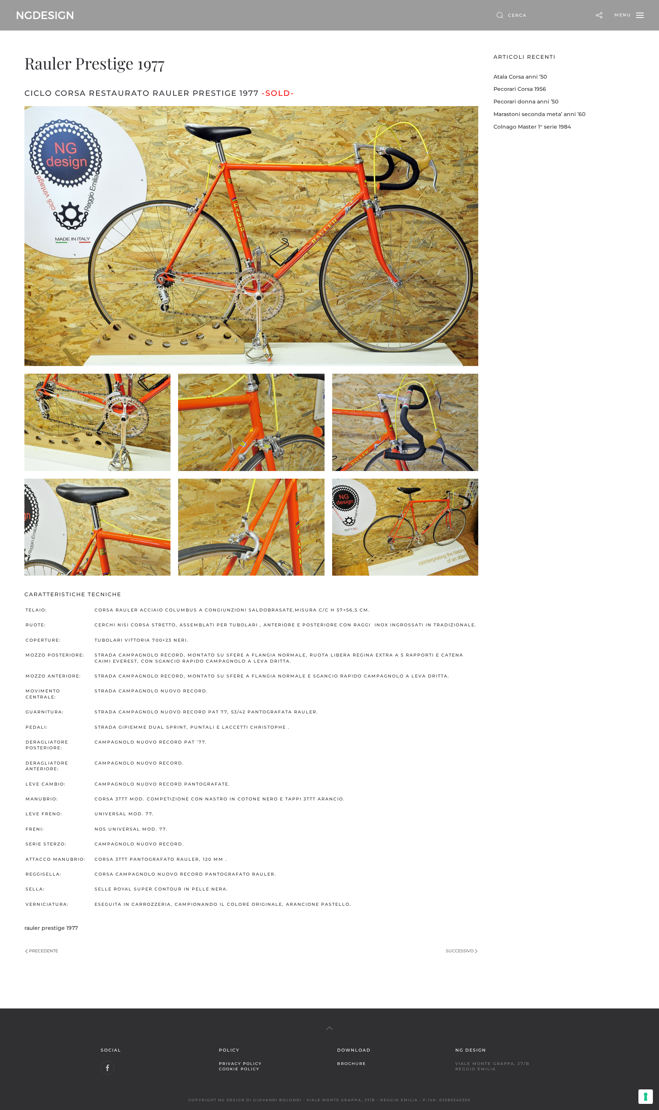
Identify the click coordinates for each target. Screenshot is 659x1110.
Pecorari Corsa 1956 (519, 89)
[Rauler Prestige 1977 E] (97, 527)
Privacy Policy (240, 1063)
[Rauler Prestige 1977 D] (405, 422)
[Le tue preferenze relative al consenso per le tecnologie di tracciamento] (645, 1096)
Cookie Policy (239, 1068)
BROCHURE (351, 1063)
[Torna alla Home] (45, 15)
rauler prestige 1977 (51, 927)
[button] (629, 15)
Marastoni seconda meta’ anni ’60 (539, 114)
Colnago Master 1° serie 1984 (532, 126)
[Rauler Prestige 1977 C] (251, 422)
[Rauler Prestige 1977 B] (97, 422)
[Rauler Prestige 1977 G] (405, 527)
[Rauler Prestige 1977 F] (251, 527)
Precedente (43, 951)
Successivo (460, 951)
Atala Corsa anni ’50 (520, 76)
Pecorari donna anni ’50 (525, 101)
